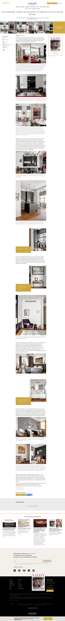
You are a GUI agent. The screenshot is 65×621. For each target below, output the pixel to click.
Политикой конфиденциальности (20, 564)
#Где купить (20, 534)
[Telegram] (31, 495)
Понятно (48, 618)
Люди (10, 588)
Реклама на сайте (19, 603)
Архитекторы (11, 584)
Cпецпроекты (21, 588)
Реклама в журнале (29, 603)
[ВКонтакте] (29, 495)
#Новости (50, 535)
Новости (11, 579)
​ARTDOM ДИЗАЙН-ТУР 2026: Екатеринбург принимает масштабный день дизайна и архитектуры (39, 530)
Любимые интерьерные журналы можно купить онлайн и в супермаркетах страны (55, 529)
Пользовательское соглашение (25, 604)
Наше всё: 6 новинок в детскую (24, 528)
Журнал (19, 586)
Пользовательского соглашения (42, 563)
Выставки (20, 579)
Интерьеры (11, 581)
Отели (19, 583)
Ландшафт (11, 583)
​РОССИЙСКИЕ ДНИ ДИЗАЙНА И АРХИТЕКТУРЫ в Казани (9, 529)
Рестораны (20, 584)
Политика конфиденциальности (39, 604)
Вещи (10, 586)
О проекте (12, 603)
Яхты (19, 581)
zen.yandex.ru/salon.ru (20, 487)
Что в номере (50, 585)
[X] (27, 495)
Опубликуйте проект (50, 591)
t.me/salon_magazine (20, 488)
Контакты (37, 603)
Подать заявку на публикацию (47, 603)
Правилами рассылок (30, 564)
